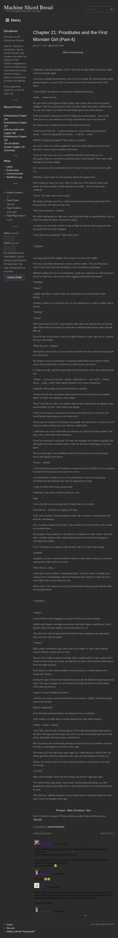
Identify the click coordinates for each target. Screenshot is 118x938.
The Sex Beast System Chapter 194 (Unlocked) (14, 147)
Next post (106, 833)
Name (11, 233)
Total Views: (13, 200)
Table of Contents (75, 810)
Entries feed (13, 170)
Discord (10, 928)
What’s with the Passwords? (21, 931)
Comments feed (15, 173)
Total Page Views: (16, 215)
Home (10, 924)
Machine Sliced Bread (28, 7)
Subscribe (14, 277)
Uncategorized (55, 827)
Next (88, 810)
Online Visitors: (15, 192)
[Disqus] (73, 877)
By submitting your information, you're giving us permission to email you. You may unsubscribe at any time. (15, 262)
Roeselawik (57, 46)
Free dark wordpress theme (102, 924)
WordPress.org (14, 177)
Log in (10, 166)
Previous (60, 810)
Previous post (43, 833)
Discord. (38, 819)
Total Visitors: (14, 208)
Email (11, 243)
